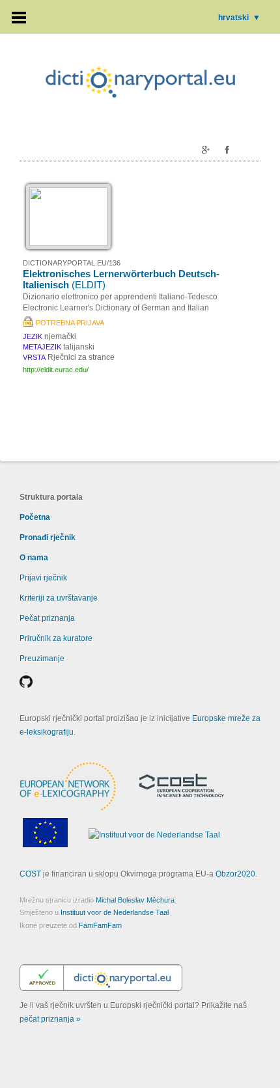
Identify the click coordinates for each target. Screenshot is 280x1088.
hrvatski (239, 17)
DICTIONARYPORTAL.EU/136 (71, 263)
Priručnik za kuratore (56, 638)
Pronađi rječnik (48, 537)
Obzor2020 (235, 873)
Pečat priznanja (47, 618)
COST (30, 873)
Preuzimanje (42, 658)
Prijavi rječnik (43, 577)
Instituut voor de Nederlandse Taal (115, 912)
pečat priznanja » (50, 1019)
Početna (35, 517)
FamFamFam (100, 925)
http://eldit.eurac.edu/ (56, 370)
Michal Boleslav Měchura (135, 900)
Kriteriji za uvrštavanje (59, 598)
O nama (34, 557)
